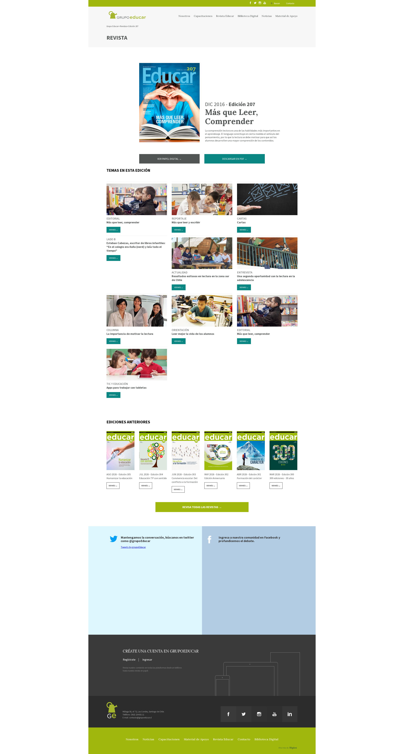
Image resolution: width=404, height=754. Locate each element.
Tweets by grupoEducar (133, 547)
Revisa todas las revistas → (202, 507)
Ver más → (113, 230)
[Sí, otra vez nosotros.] (288, 743)
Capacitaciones (203, 16)
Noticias (267, 16)
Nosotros (184, 16)
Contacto (290, 3)
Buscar (277, 3)
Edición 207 (133, 26)
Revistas (123, 26)
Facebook (271, 537)
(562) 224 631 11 (137, 714)
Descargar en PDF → (234, 158)
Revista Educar (225, 16)
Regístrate (129, 659)
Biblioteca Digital (248, 16)
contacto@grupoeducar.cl (140, 717)
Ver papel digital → (169, 158)
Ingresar (147, 659)
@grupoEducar (139, 541)
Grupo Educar (112, 26)
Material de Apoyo (286, 16)
